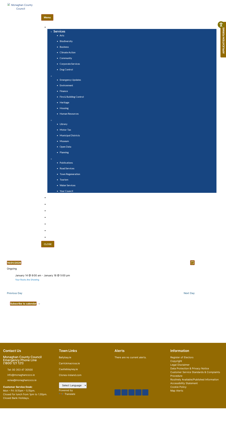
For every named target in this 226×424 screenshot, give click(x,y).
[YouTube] (131, 392)
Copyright (176, 361)
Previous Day (14, 293)
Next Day (189, 293)
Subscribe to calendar (23, 303)
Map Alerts (176, 390)
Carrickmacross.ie (69, 363)
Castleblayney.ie (68, 369)
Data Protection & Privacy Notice (189, 368)
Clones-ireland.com (70, 375)
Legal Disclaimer (180, 364)
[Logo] (21, 18)
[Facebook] (118, 392)
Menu (47, 17)
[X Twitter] (124, 392)
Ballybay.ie (65, 357)
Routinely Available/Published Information (194, 379)
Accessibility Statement (184, 383)
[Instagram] (138, 392)
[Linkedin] (145, 392)
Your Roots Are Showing (27, 279)
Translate (70, 394)
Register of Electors (181, 357)
